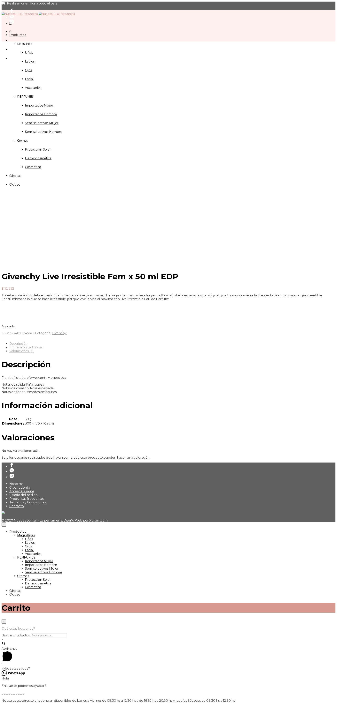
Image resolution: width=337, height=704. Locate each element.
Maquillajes (24, 44)
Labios (30, 61)
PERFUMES (26, 557)
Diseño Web (73, 520)
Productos (17, 35)
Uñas (29, 53)
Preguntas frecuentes (26, 498)
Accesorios (33, 554)
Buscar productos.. (16, 635)
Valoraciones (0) (21, 351)
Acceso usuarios (21, 491)
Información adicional (26, 347)
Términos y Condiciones (27, 502)
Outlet (14, 594)
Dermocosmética (38, 583)
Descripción (18, 343)
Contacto (16, 506)
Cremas (23, 576)
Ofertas (15, 591)
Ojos (28, 70)
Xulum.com (98, 520)
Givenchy (59, 333)
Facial (29, 79)
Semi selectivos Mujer (42, 568)
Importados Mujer (39, 561)
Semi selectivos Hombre (43, 572)
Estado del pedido (23, 495)
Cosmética (33, 587)
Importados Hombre (41, 565)
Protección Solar (38, 580)
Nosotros (16, 484)
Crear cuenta (19, 487)
